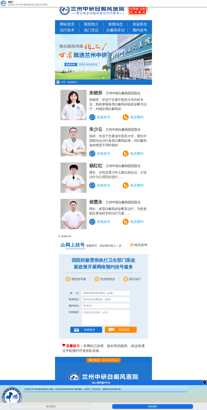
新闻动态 (115, 24)
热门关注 (91, 30)
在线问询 (124, 329)
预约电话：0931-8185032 (103, 360)
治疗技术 (67, 30)
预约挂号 (140, 30)
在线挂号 (103, 117)
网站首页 (67, 24)
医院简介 (91, 24)
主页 (63, 82)
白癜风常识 (116, 30)
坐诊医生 (140, 24)
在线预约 (152, 406)
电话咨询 (140, 245)
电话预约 (137, 117)
